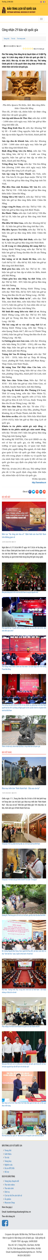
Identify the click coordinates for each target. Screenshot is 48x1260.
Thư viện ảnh (9, 1188)
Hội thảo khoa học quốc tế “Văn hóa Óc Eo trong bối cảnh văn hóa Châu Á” (23, 1136)
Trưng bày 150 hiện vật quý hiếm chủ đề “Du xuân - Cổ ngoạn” (19, 880)
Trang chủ (6, 39)
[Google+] (37, 492)
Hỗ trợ (7, 1172)
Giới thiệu (8, 1154)
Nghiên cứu (8, 1165)
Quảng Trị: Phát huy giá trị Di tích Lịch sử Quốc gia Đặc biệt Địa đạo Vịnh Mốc (24, 915)
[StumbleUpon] (44, 492)
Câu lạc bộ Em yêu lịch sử (13, 1196)
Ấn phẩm (8, 1199)
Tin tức (13, 39)
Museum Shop (10, 1203)
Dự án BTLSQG (9, 1168)
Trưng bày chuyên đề (12, 1181)
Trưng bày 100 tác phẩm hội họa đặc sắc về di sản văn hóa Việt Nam (21, 844)
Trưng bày (8, 1161)
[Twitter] (33, 492)
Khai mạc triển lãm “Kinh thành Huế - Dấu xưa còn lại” (21, 788)
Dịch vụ (7, 1192)
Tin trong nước (21, 39)
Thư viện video (10, 1185)
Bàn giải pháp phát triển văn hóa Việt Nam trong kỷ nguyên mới (20, 592)
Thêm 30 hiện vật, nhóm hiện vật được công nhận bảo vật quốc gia (21, 746)
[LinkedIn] (40, 492)
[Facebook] (29, 492)
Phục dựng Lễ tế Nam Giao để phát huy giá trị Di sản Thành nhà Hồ (21, 1027)
